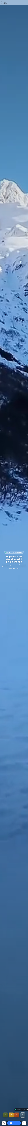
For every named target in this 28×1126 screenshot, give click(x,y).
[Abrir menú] (25, 2)
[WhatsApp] (24, 1123)
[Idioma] (3, 1123)
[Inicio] (4, 2)
